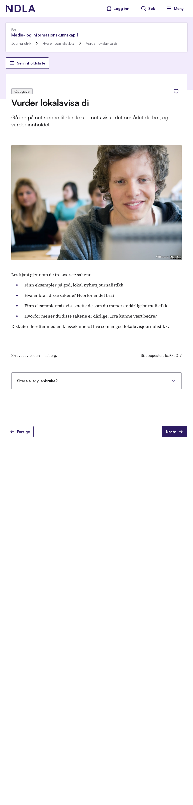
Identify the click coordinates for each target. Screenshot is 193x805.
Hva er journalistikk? (58, 43)
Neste (171, 431)
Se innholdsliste (31, 63)
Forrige (23, 431)
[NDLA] (20, 8)
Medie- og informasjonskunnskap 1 (44, 34)
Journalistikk (21, 43)
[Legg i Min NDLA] (176, 91)
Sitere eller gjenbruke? (37, 380)
